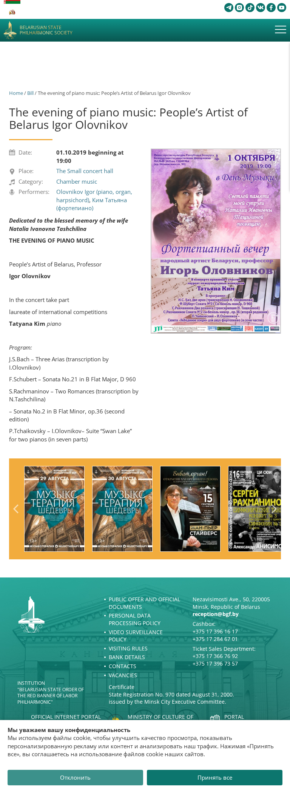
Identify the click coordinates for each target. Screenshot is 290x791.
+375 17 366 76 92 (215, 655)
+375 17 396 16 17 (215, 631)
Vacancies (123, 675)
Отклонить (75, 777)
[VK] (260, 7)
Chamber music (76, 181)
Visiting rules (128, 648)
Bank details (127, 657)
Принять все (214, 777)
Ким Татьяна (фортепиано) (91, 204)
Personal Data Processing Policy (134, 619)
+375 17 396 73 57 (215, 663)
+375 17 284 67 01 (215, 638)
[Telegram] (228, 7)
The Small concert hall (84, 171)
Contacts (122, 666)
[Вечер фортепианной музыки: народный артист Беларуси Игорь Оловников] (215, 241)
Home (16, 93)
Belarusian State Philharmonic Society (46, 30)
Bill (30, 93)
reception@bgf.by (216, 614)
